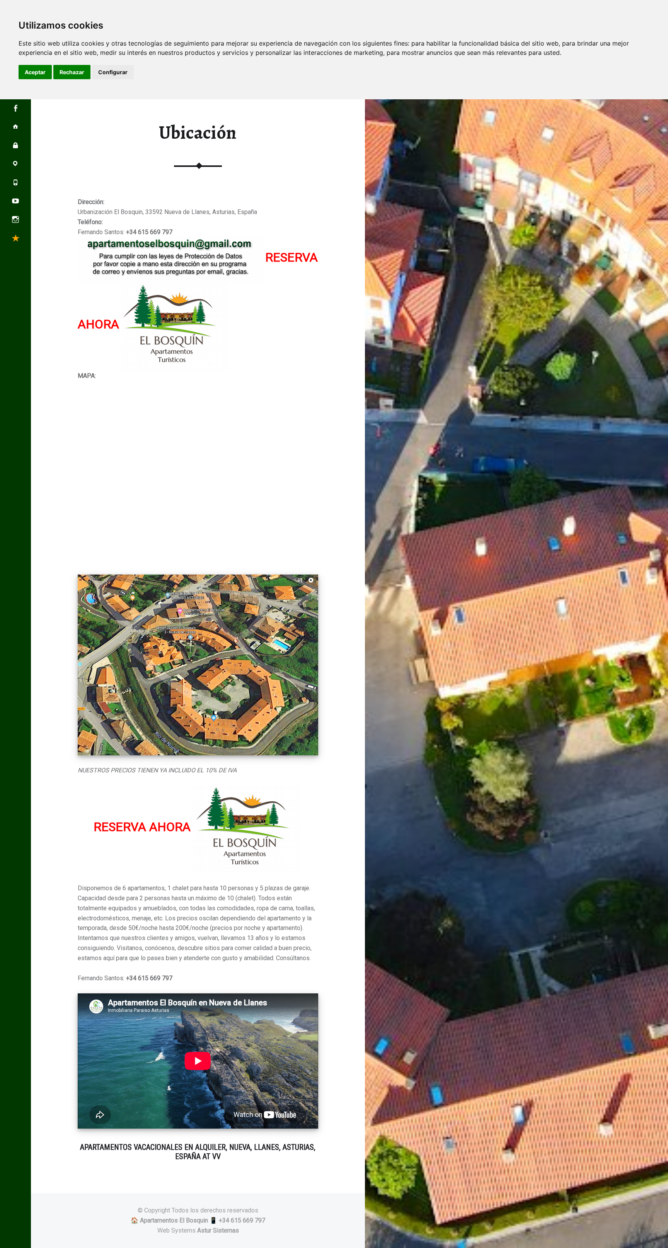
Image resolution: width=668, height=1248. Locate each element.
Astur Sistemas (218, 1230)
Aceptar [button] (35, 72)
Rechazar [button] (72, 72)
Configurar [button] (113, 72)
